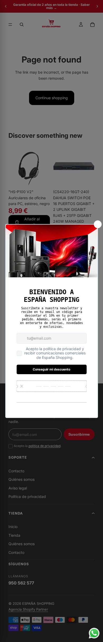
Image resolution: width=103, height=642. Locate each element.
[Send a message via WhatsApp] (94, 633)
